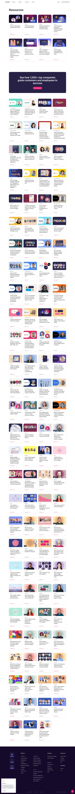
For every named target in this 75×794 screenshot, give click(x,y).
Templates (62, 758)
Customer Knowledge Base (37, 771)
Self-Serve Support (50, 758)
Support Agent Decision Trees (38, 777)
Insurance (49, 766)
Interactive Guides (24, 758)
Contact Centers (50, 764)
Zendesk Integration (36, 758)
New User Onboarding (37, 779)
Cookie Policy (10, 788)
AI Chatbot (35, 773)
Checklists (22, 769)
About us (62, 768)
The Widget (23, 767)
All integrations (35, 765)
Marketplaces (49, 768)
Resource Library (63, 756)
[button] (72, 791)
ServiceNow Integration (37, 763)
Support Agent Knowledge (51, 756)
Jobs (61, 770)
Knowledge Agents (24, 763)
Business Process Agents (25, 765)
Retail (48, 771)
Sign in (58, 2)
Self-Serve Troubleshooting (37, 775)
